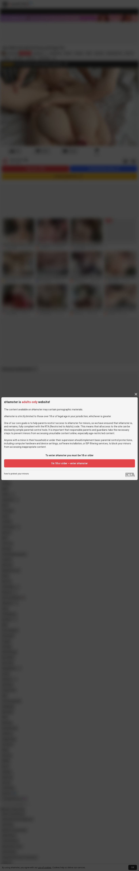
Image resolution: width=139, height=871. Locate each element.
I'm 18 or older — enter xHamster (69, 463)
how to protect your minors (16, 474)
